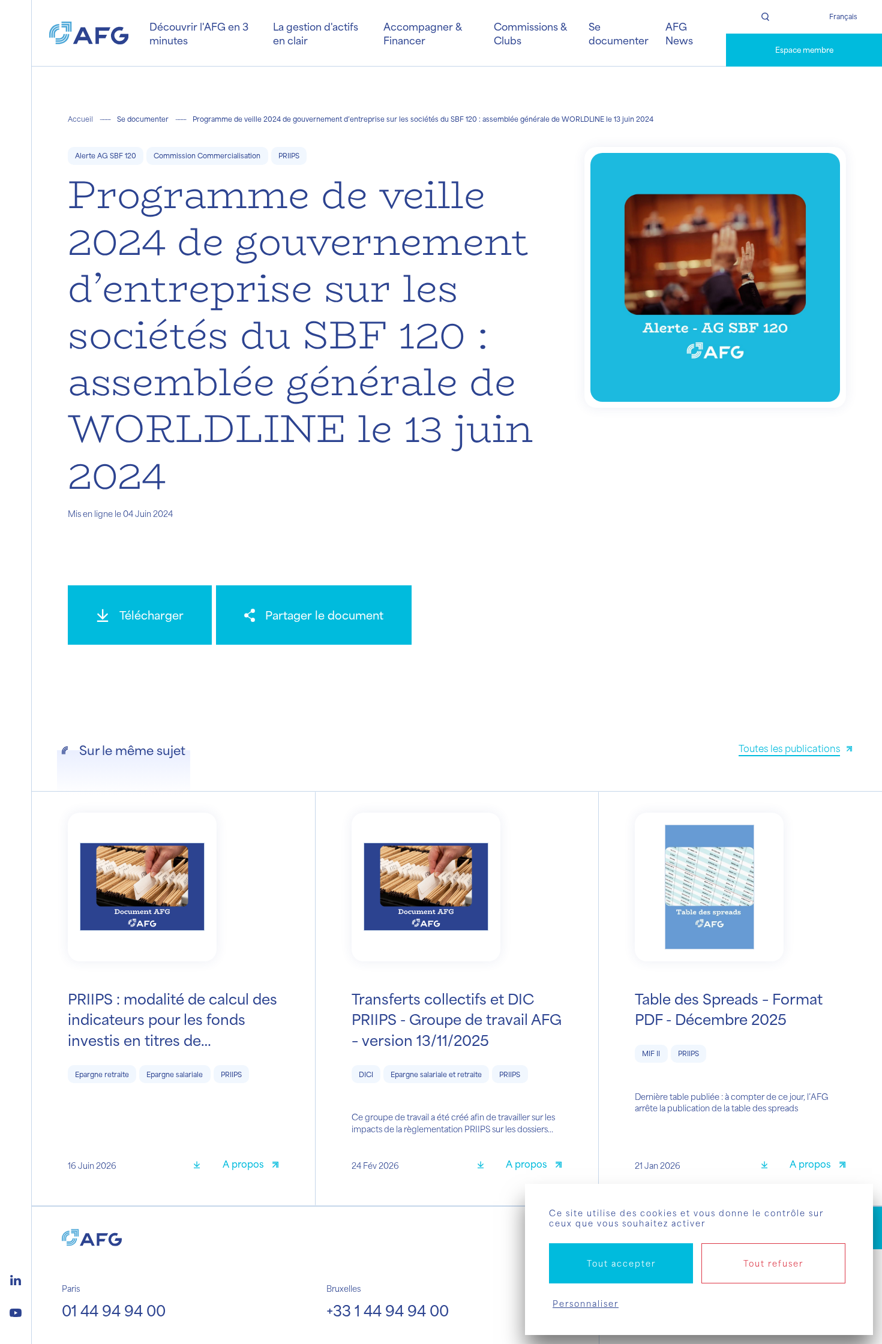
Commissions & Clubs (530, 33)
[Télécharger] (201, 1165)
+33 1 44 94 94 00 (387, 1310)
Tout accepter (621, 1263)
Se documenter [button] (619, 33)
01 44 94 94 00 (114, 1310)
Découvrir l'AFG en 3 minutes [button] (198, 33)
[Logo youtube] (16, 1311)
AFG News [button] (679, 33)
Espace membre (804, 50)
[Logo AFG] (88, 33)
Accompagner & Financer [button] (422, 33)
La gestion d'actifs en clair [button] (315, 33)
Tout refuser (773, 1263)
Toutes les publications (789, 748)
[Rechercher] (765, 17)
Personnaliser (586, 1303)
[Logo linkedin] (15, 1278)
